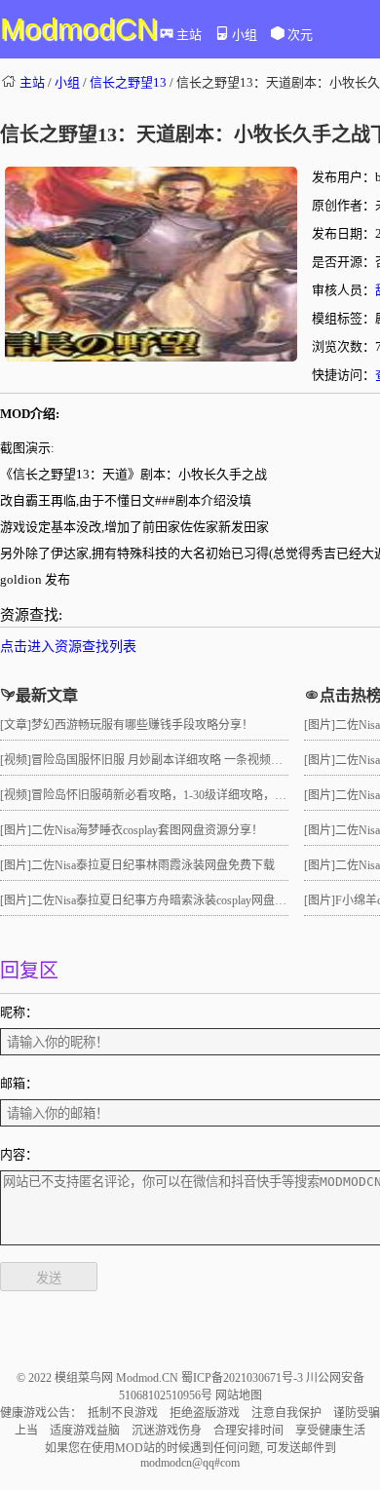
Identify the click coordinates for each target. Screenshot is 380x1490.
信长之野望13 (128, 82)
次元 (300, 34)
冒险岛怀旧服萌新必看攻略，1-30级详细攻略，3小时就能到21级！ (202, 795)
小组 (244, 34)
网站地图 (238, 1395)
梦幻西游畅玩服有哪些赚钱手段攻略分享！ (142, 725)
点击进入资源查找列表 (68, 646)
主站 (189, 34)
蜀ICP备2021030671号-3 (243, 1378)
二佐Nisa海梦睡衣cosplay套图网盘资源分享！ (147, 830)
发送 (48, 1278)
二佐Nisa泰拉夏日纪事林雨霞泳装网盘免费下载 (153, 865)
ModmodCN (79, 29)
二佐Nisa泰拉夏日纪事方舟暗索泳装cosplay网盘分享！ (170, 900)
